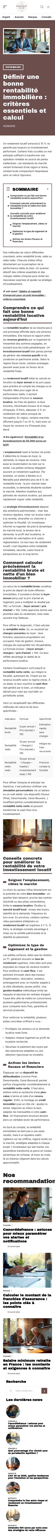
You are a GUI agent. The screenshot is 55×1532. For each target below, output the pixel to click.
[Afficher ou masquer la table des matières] (43, 189)
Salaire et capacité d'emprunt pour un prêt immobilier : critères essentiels (24, 295)
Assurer (6, 1290)
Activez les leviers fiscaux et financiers (27, 240)
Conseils (7, 1225)
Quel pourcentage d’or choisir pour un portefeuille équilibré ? (28, 1452)
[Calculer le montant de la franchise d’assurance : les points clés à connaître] (27, 1270)
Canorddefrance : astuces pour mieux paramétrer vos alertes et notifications (27, 1235)
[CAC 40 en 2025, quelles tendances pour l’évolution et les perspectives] (13, 1464)
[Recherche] (42, 7)
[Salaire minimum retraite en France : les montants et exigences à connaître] (27, 1335)
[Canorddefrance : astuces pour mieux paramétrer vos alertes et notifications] (27, 1204)
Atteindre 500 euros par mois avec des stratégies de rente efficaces (28, 1529)
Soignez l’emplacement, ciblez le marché (30, 224)
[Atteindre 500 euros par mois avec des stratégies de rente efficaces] (13, 1516)
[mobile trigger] (5, 7)
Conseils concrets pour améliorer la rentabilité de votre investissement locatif (28, 216)
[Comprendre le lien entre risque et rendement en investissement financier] (13, 1488)
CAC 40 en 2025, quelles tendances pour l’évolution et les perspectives (28, 1477)
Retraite (12, 1498)
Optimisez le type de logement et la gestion (30, 232)
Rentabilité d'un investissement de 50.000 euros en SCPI (24, 440)
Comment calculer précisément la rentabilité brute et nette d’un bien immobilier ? (28, 205)
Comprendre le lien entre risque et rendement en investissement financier (28, 1503)
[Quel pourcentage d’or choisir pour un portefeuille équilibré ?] (13, 1439)
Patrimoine (13, 67)
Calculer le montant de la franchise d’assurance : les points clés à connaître (27, 1301)
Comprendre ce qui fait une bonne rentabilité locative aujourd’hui (28, 196)
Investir (12, 1473)
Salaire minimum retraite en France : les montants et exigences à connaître (27, 1364)
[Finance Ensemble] (22, 7)
